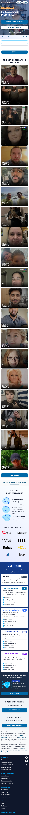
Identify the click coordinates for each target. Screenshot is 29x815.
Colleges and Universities (7, 783)
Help (2, 803)
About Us (3, 760)
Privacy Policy (4, 792)
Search (14, 52)
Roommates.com (15, 732)
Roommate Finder (6, 778)
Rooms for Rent (5, 776)
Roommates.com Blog (7, 762)
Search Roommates (14, 27)
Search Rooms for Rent (14, 22)
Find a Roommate (14, 710)
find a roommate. (12, 752)
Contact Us (4, 806)
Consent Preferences (6, 797)
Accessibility (4, 790)
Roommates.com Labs (7, 765)
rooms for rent (22, 737)
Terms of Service (5, 794)
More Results (14, 475)
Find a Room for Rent (14, 725)
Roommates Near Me (6, 781)
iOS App (3, 808)
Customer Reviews (6, 767)
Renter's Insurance (6, 769)
